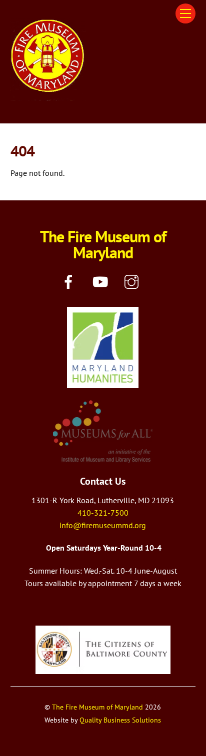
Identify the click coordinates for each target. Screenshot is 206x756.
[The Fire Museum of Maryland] (48, 96)
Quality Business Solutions (120, 720)
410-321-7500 (103, 513)
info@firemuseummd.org (103, 525)
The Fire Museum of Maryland (97, 707)
